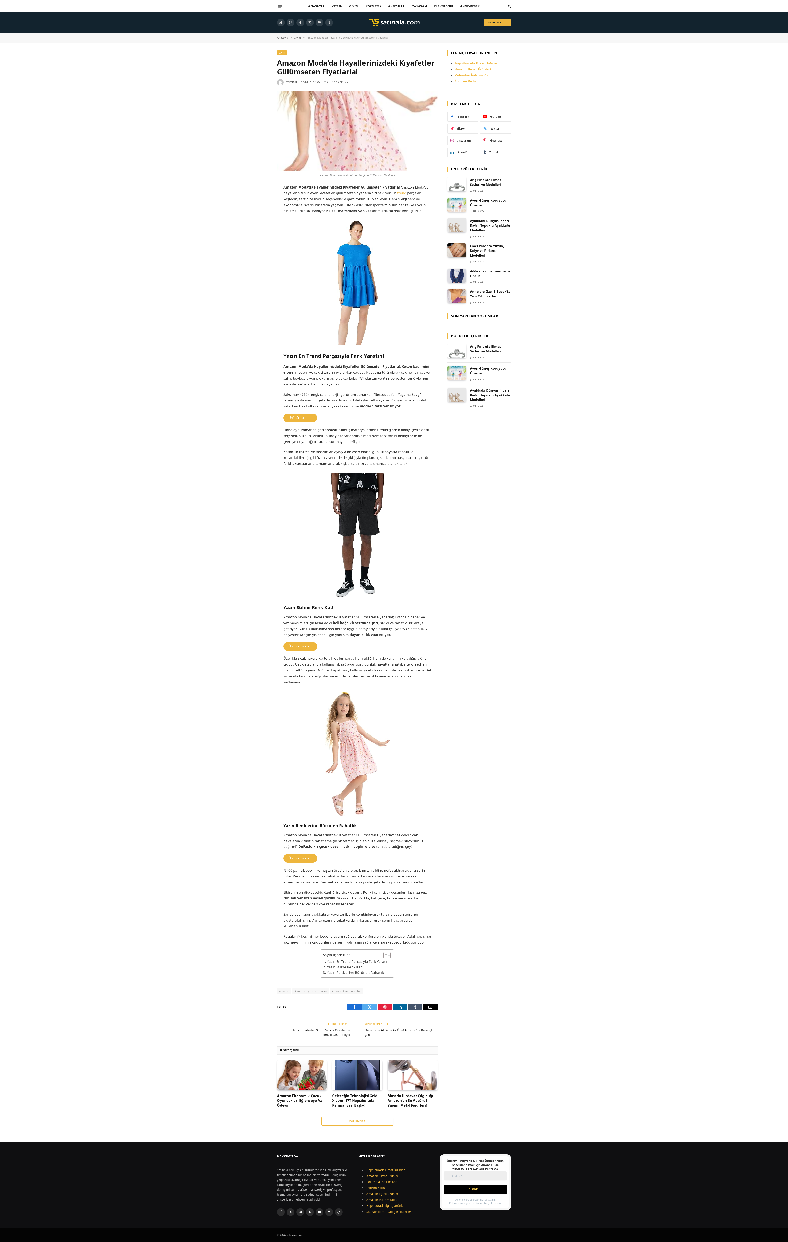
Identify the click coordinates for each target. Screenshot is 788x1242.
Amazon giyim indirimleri (310, 991)
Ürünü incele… (300, 417)
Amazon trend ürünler (346, 991)
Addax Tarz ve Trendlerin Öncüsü (490, 273)
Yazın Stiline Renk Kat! (345, 967)
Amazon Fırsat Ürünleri (382, 1176)
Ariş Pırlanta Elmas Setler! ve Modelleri (485, 182)
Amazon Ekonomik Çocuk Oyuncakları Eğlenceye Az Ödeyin (299, 1100)
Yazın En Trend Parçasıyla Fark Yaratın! (358, 961)
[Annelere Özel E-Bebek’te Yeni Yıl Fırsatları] (456, 296)
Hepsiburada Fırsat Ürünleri (385, 1170)
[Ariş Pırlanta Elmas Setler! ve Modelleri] (456, 184)
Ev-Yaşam (419, 6)
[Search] (509, 6)
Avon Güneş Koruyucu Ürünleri (488, 202)
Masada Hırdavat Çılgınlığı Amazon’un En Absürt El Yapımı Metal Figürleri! (410, 1100)
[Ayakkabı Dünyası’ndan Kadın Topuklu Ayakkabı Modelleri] (456, 225)
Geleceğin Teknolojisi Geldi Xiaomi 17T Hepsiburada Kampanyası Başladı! (355, 1100)
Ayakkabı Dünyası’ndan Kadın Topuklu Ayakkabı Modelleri (490, 225)
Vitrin (337, 6)
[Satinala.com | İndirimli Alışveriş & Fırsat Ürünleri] (394, 23)
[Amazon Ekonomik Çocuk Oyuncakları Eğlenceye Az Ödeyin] (302, 1075)
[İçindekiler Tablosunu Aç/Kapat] (384, 955)
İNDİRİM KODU (497, 22)
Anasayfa (316, 6)
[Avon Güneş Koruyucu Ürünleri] (456, 205)
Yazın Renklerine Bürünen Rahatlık (355, 972)
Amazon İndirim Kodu (381, 1199)
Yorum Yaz (357, 1121)
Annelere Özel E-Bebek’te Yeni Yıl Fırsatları (490, 293)
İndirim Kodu (465, 81)
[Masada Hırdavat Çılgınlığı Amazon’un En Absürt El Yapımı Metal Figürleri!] (413, 1075)
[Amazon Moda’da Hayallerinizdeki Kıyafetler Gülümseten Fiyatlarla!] (357, 131)
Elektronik (443, 6)
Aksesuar (396, 6)
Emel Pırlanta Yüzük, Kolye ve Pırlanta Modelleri (487, 251)
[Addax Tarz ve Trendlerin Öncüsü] (456, 276)
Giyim (354, 6)
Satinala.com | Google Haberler (388, 1212)
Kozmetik (373, 6)
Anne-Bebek (470, 6)
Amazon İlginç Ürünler (382, 1194)
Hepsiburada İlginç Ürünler (385, 1205)
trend (401, 193)
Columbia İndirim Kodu (473, 75)
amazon (284, 991)
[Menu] (280, 6)
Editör (293, 82)
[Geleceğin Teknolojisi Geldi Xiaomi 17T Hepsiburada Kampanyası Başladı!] (357, 1075)
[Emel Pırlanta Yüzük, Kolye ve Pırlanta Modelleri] (456, 250)
